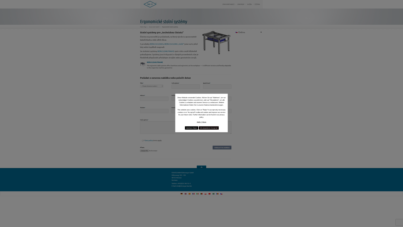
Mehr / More (201, 122)
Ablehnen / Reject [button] (191, 128)
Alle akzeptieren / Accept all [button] (208, 128)
